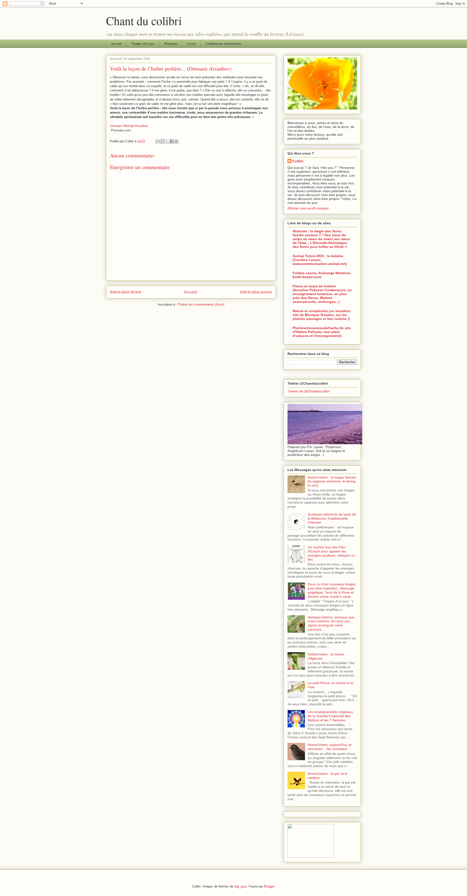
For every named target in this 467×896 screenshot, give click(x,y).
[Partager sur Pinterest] (176, 141)
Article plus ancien (256, 292)
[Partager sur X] (167, 141)
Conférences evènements (224, 43)
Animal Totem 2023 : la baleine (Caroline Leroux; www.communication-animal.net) (320, 260)
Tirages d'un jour (142, 43)
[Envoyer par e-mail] (157, 141)
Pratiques (171, 43)
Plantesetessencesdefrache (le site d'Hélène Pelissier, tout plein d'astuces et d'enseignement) (322, 332)
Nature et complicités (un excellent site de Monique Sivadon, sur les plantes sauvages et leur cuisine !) (321, 315)
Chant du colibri (144, 20)
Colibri (297, 161)
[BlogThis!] (162, 141)
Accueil (116, 43)
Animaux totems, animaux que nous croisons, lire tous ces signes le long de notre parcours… (331, 623)
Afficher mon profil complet (308, 208)
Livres (191, 43)
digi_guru (240, 886)
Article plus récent (125, 292)
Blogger (269, 886)
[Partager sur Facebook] (171, 141)
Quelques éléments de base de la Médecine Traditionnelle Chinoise (332, 518)
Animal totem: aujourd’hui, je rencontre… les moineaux (329, 747)
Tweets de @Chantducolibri (308, 391)
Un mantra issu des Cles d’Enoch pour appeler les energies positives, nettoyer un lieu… (331, 553)
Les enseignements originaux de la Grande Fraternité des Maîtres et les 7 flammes (330, 716)
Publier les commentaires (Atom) (201, 304)
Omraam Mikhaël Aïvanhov (129, 126)
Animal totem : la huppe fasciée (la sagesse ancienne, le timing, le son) (332, 481)
